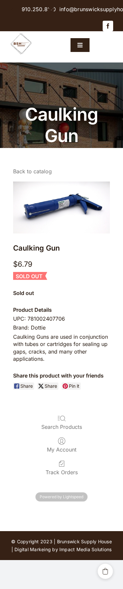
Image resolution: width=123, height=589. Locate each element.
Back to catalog (32, 171)
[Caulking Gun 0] (61, 207)
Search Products (61, 427)
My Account (61, 449)
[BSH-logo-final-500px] (21, 34)
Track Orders (62, 472)
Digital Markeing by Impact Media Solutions (63, 549)
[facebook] (108, 26)
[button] (105, 571)
